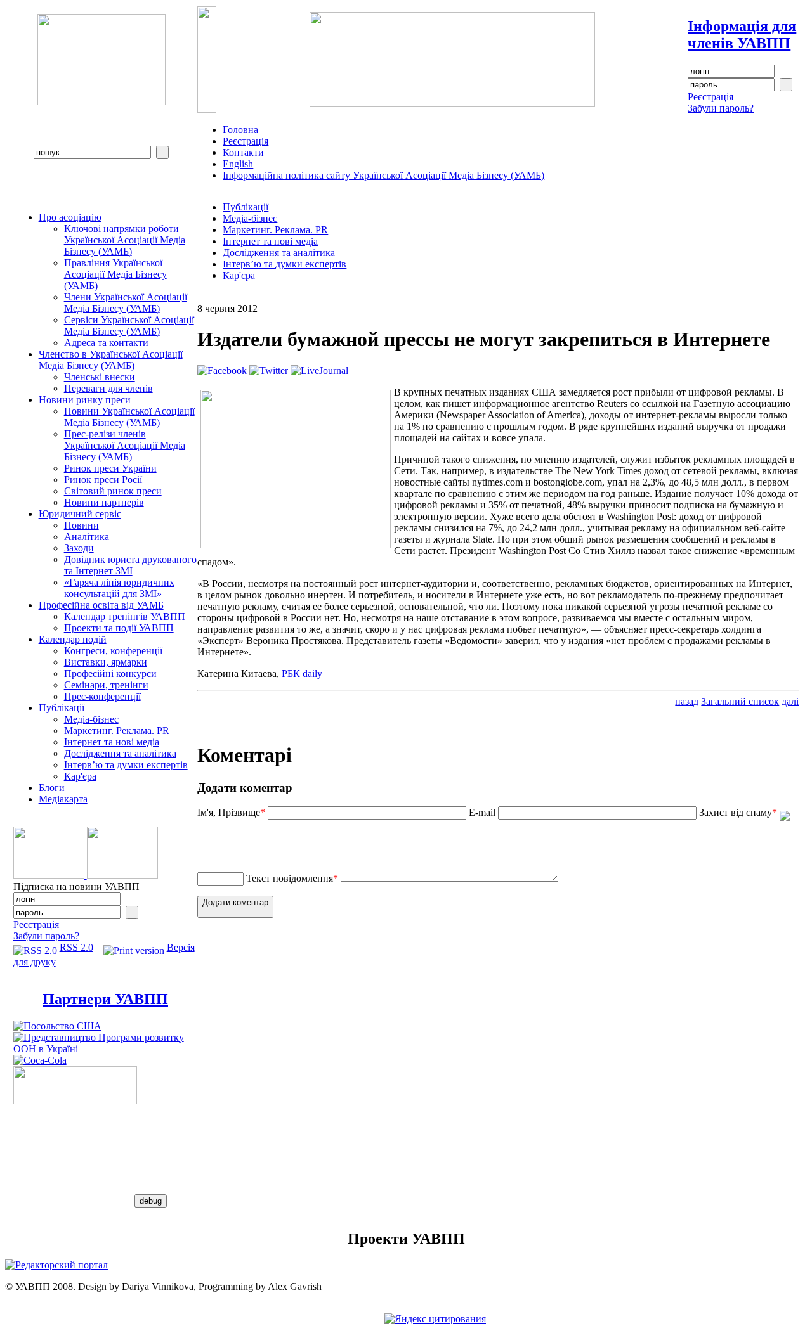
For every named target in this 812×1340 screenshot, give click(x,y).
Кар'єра (80, 776)
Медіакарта (63, 799)
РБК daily (302, 673)
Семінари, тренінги (106, 685)
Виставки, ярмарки (105, 662)
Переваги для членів (108, 388)
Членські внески (99, 376)
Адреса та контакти (106, 342)
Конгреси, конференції (113, 650)
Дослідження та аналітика (120, 753)
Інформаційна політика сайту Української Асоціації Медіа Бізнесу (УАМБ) (383, 175)
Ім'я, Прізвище (231, 812)
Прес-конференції (102, 696)
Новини (81, 525)
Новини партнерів (104, 502)
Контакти (243, 152)
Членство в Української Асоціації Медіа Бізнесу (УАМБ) (111, 360)
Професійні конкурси (110, 673)
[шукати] (162, 152)
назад (686, 701)
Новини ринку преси (85, 399)
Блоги (52, 787)
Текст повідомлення (292, 878)
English (238, 163)
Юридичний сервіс (80, 513)
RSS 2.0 (76, 947)
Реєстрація (710, 96)
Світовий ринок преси (113, 491)
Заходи (79, 548)
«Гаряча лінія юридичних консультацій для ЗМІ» (119, 588)
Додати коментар (235, 902)
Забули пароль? (721, 108)
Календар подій (73, 639)
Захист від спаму (738, 812)
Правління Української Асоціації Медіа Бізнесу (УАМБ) (115, 274)
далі (790, 701)
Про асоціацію (70, 217)
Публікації (61, 707)
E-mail (482, 812)
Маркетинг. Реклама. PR (116, 730)
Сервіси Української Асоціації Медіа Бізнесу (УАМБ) (129, 325)
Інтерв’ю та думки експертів (126, 764)
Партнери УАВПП (105, 999)
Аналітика (86, 536)
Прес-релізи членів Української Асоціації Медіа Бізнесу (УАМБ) (124, 445)
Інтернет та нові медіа (111, 742)
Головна (240, 129)
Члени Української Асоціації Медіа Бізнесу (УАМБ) (125, 303)
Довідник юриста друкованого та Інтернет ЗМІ (130, 565)
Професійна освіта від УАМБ (101, 605)
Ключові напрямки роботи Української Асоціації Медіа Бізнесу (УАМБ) (124, 240)
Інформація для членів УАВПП (742, 34)
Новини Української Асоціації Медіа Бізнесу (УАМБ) (129, 417)
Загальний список (740, 701)
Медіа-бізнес (91, 719)
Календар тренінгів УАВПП (124, 616)
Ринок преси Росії (103, 479)
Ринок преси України (110, 468)
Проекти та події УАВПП (119, 627)
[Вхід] (786, 84)
